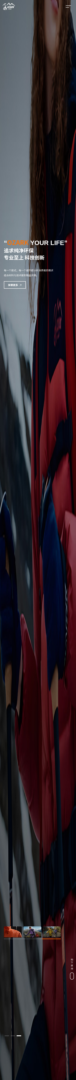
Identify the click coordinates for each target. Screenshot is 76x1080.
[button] (7, 1035)
